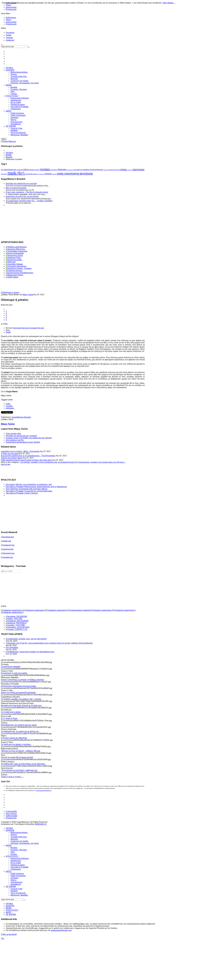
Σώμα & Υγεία (16, 889)
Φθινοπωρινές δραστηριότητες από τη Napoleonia (45, 487)
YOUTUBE (19, 625)
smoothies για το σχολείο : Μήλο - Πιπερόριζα (20, 451)
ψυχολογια (86, 173)
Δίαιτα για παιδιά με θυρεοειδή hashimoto (18, 693)
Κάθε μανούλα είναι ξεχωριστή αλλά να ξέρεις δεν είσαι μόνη (26, 460)
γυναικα (45, 169)
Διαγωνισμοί (11, 7)
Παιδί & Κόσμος (17, 874)
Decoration (10, 484)
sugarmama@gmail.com (61, 930)
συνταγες (42, 174)
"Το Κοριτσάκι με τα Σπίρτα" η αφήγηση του (19, 770)
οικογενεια (138, 169)
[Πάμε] (29, 47)
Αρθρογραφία (11, 816)
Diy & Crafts (16, 863)
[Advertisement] (73, 223)
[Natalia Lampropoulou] (16, 247)
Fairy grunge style (13, 433)
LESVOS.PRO (22, 627)
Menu (4, 139)
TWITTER (17, 619)
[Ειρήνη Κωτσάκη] (14, 260)
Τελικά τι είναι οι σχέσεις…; (12, 777)
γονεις (37, 170)
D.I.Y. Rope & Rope (9, 718)
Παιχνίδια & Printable (15, 487)
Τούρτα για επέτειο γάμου (11, 458)
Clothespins (16, 869)
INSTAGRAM (22, 621)
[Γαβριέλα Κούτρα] (14, 271)
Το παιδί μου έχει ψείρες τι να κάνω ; (16, 744)
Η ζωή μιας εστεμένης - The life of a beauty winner (27, 192)
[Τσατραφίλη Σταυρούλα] (16, 251)
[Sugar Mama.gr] (8, 141)
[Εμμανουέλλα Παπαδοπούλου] (19, 273)
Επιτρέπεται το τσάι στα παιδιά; (14, 673)
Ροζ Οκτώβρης (12, 647)
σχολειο (48, 174)
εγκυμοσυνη (70, 169)
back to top (5, 464)
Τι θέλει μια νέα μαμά (9, 454)
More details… (169, 3)
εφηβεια (86, 170)
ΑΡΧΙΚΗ (9, 153)
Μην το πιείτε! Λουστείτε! (16, 188)
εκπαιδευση (78, 170)
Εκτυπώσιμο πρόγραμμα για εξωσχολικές (18, 686)
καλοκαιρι (106, 169)
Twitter (8, 35)
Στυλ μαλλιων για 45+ (15, 440)
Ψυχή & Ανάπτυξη (18, 893)
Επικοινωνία (11, 9)
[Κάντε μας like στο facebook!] (12, 934)
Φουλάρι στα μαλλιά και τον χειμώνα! (21, 183)
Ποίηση (14, 835)
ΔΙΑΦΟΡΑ (10, 830)
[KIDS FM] (10, 262)
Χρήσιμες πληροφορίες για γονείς (25, 843)
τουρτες (54, 174)
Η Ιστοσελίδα (11, 811)
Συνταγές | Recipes (19, 850)
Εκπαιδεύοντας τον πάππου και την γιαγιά (19, 725)
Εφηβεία (14, 891)
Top (2, 938)
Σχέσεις (14, 854)
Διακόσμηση (16, 861)
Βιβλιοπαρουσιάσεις (19, 833)
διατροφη (62, 169)
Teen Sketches (12, 489)
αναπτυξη (20, 170)
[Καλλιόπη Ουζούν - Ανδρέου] (19, 268)
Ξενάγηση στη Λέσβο (19, 841)
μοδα (118, 169)
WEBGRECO (40, 824)
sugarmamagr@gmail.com (43, 790)
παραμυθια (29, 174)
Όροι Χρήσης (11, 814)
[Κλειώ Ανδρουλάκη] (15, 253)
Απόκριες (15, 878)
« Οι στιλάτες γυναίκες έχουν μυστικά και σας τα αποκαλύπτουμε (47, 462)
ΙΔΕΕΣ (8, 871)
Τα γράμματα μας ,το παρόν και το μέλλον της (20, 731)
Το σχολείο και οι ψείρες (11, 712)
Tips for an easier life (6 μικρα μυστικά (17, 757)
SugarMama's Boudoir (21, 417)
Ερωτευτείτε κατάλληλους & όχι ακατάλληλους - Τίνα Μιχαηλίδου (28, 456)
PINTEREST (21, 623)
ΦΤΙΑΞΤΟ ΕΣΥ (12, 856)
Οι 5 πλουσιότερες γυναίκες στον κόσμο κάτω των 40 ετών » (99, 462)
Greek (10, 571)
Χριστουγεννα (10, 169)
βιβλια (26, 169)
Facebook (10, 33)
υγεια (60, 173)
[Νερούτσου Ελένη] (14, 255)
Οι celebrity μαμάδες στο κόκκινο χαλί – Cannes (21, 699)
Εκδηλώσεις (11, 18)
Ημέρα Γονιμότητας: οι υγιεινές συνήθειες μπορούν (22, 680)
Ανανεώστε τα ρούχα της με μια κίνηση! (22, 196)
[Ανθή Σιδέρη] (12, 277)
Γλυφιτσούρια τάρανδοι (10, 667)
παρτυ (35, 174)
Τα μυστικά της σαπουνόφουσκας (38, 491)
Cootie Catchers (31, 493)
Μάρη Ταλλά (28, 295)
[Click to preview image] (10, 292)
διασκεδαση (54, 169)
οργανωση (4, 174)
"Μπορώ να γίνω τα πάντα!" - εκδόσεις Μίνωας (20, 751)
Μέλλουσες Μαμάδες (19, 895)
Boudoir (9, 157)
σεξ (38, 174)
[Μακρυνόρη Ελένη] (14, 275)
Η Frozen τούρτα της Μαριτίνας (14, 738)
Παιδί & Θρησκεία (18, 876)
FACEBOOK (21, 616)
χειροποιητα (72, 173)
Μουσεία (14, 839)
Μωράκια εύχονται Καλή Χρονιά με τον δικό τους (21, 705)
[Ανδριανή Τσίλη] (13, 258)
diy (2, 170)
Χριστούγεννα (16, 882)
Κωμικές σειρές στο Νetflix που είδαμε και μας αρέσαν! (29, 438)
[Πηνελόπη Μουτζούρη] (16, 266)
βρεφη (32, 170)
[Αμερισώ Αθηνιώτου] (15, 249)
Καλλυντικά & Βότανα (20, 858)
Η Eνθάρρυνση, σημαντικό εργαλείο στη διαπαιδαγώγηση (30, 652)
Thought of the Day (19, 837)
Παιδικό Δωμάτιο (18, 865)
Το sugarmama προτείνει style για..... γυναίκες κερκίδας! (29, 201)
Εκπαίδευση (16, 884)
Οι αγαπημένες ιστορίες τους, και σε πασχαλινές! (26, 639)
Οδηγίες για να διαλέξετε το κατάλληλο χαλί (34, 484)
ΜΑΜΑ (9, 155)
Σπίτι (13, 852)
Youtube (9, 38)
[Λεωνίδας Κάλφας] (14, 264)
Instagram (10, 40)
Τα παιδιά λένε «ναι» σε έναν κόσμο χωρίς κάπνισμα (23, 764)
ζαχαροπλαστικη (97, 170)
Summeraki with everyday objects (33, 489)
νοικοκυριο (130, 169)
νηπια (123, 169)
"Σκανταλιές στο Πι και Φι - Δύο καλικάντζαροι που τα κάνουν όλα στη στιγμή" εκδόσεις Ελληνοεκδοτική (49, 643)
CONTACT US (20, 629)
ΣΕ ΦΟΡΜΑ (11, 886)
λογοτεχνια (113, 170)
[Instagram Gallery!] (12, 610)
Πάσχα (13, 880)
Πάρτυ (8, 20)
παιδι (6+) (17, 173)
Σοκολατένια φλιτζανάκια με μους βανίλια (23, 442)
